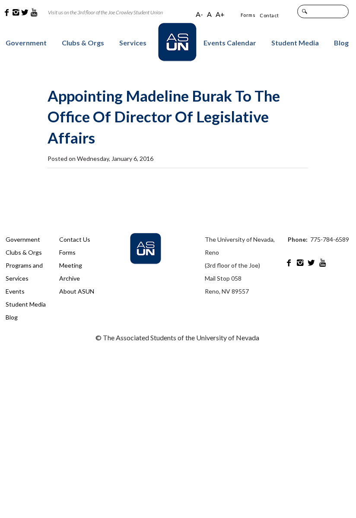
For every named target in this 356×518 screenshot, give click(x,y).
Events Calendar (229, 42)
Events (15, 291)
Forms (248, 15)
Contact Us (74, 239)
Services (132, 42)
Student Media (295, 42)
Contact (269, 15)
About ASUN (76, 291)
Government (26, 42)
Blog (341, 42)
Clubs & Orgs (83, 42)
